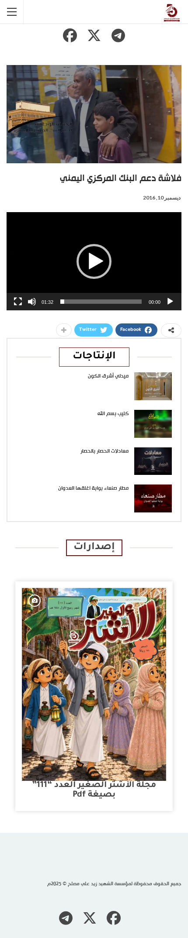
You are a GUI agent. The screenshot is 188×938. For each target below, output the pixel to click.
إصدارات (94, 547)
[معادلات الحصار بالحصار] (153, 461)
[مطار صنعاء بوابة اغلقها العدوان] (153, 498)
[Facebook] (69, 35)
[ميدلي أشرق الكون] (153, 386)
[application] (94, 261)
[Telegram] (118, 35)
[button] (94, 261)
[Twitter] (94, 35)
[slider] (101, 301)
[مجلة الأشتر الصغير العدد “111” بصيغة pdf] (94, 684)
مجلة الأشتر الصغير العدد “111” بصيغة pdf (94, 790)
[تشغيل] (170, 301)
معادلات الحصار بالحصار (104, 451)
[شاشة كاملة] (18, 301)
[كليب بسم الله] (153, 424)
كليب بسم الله (113, 414)
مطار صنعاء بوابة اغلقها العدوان (93, 488)
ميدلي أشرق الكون (108, 376)
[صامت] (32, 301)
